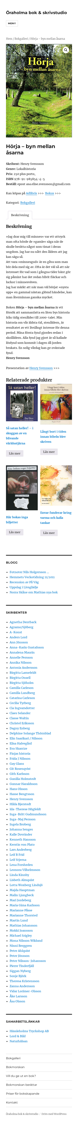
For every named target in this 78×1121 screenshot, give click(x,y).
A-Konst (16, 632)
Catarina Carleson (22, 698)
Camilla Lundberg (22, 693)
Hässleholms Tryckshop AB (29, 1031)
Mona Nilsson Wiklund (26, 940)
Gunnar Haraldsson (24, 784)
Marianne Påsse (21, 910)
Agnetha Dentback (23, 622)
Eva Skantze (18, 748)
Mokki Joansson (21, 930)
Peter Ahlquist (20, 951)
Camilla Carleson (22, 688)
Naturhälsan (19, 1041)
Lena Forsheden (21, 865)
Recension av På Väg (24, 582)
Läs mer (14, 453)
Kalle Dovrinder (21, 834)
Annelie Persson (21, 657)
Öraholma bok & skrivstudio (36, 12)
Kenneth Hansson (23, 839)
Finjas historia (20, 753)
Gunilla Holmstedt (23, 779)
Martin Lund (19, 920)
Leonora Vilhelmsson (25, 870)
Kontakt (12, 1102)
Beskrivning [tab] (20, 215)
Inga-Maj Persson (23, 819)
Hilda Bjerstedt (20, 804)
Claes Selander (20, 713)
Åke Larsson (18, 996)
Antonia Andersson (23, 667)
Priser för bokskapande (22, 1093)
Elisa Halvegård (21, 743)
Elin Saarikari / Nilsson (26, 738)
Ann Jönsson (19, 642)
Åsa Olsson (17, 1001)
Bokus (49, 193)
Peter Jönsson (20, 956)
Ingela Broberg (20, 824)
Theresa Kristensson (24, 981)
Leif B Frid (17, 854)
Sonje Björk (18, 976)
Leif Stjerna (18, 860)
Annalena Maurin (22, 652)
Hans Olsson (19, 789)
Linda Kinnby (19, 875)
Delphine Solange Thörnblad (30, 733)
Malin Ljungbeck (22, 895)
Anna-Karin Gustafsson (27, 647)
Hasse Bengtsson (22, 794)
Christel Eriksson (22, 723)
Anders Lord (18, 637)
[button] (66, 50)
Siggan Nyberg (20, 971)
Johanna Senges (21, 829)
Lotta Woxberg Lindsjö (26, 885)
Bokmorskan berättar (21, 1085)
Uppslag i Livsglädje (24, 587)
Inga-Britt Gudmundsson (28, 814)
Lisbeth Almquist (22, 880)
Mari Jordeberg (20, 900)
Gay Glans (17, 763)
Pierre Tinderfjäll (22, 966)
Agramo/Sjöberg (21, 627)
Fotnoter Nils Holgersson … (29, 572)
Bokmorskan (15, 1067)
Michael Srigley (21, 935)
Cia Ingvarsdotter (22, 708)
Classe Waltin (19, 718)
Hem (9, 38)
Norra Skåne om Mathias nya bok (34, 592)
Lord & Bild (18, 1036)
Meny (12, 23)
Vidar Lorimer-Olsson (25, 991)
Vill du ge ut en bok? (21, 1076)
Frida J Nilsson (20, 758)
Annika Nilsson (21, 662)
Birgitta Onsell (20, 677)
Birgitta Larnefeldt (23, 672)
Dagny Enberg (20, 728)
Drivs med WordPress (54, 1114)
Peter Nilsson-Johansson (28, 961)
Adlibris (31, 193)
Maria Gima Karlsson (25, 905)
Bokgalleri (21, 38)
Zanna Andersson (22, 986)
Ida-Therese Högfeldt (25, 809)
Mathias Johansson (23, 925)
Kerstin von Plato (22, 844)
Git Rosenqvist (20, 769)
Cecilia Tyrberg (20, 703)
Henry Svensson (41, 368)
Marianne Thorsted (24, 915)
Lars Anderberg (21, 849)
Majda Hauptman (22, 890)
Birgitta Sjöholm (22, 683)
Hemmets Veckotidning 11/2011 (32, 577)
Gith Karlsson (19, 774)
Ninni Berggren (21, 945)
